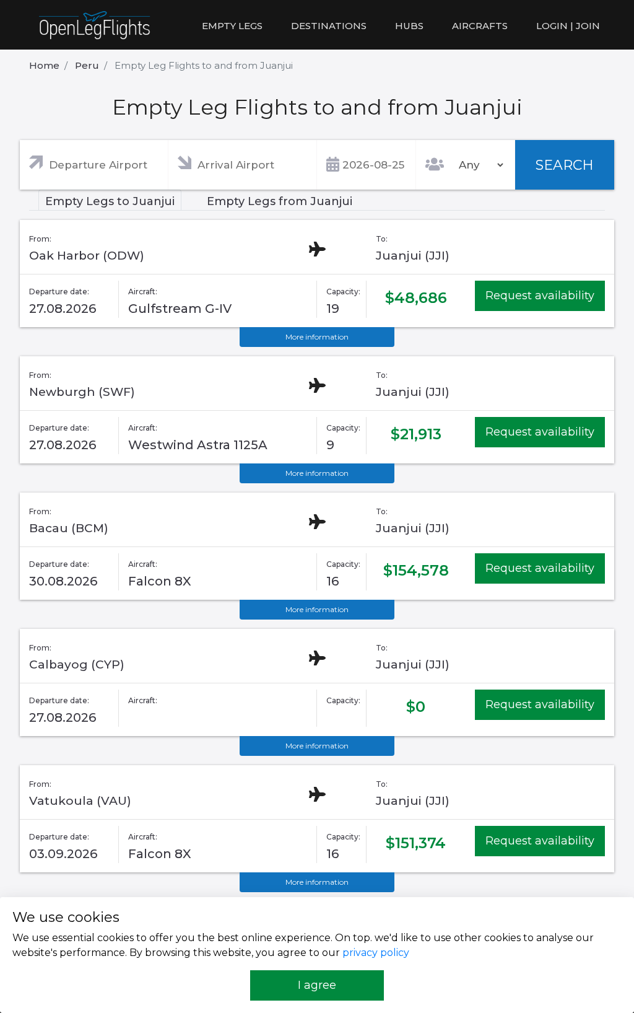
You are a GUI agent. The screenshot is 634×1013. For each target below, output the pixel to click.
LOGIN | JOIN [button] (568, 25)
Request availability (539, 295)
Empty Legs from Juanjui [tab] (279, 201)
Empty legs (232, 25)
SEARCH (565, 165)
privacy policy (375, 952)
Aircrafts (480, 25)
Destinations (329, 25)
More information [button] (317, 336)
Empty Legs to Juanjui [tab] (110, 201)
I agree (317, 985)
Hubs (409, 25)
